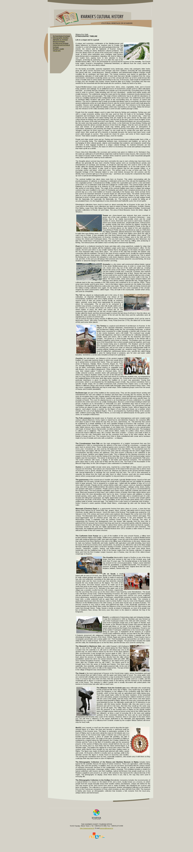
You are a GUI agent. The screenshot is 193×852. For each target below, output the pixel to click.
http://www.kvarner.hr (87, 828)
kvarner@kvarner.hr (106, 828)
